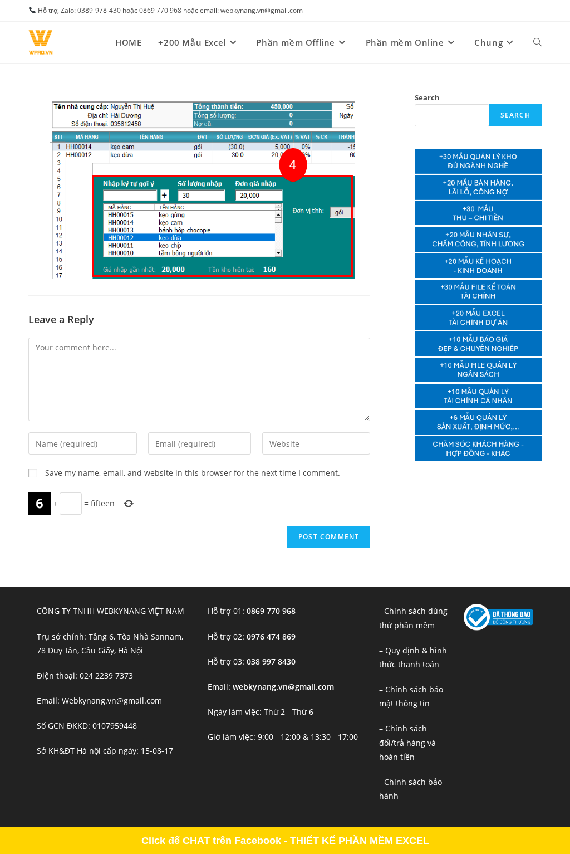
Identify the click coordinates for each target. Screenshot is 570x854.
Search (427, 97)
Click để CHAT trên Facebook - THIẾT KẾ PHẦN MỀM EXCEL (285, 840)
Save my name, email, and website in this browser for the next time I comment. (192, 472)
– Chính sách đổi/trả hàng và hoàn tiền (407, 742)
